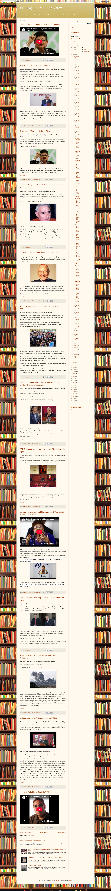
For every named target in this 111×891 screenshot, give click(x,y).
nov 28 (77, 70)
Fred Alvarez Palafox (78, 39)
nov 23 (77, 88)
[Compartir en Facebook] (51, 60)
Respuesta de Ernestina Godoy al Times (35, 131)
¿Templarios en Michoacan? (34, 865)
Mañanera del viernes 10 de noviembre (35, 65)
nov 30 (77, 63)
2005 (74, 400)
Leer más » (22, 121)
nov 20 (77, 99)
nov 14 (77, 120)
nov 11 (77, 131)
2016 (74, 376)
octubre (76, 334)
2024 (74, 52)
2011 (74, 387)
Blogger (70, 880)
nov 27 (77, 74)
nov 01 (77, 330)
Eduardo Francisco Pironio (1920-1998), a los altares (40, 252)
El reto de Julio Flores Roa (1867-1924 (35, 792)
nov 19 (77, 102)
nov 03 (77, 323)
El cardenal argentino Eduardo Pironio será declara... (77, 177)
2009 (74, 391)
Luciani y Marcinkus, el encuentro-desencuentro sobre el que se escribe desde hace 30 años (47, 849)
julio (75, 345)
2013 (74, 383)
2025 (74, 49)
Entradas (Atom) (30, 835)
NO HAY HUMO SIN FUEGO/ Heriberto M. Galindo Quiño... (77, 272)
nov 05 (77, 316)
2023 (74, 54)
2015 (74, 378)
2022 (74, 363)
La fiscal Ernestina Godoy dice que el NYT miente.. (40, 24)
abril (75, 352)
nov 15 (77, 117)
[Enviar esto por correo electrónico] (46, 60)
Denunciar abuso (75, 32)
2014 (74, 380)
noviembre (76, 59)
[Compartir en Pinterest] (52, 60)
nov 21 (77, 95)
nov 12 (77, 127)
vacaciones (86, 51)
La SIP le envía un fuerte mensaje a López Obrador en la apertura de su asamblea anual (42, 383)
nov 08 (77, 305)
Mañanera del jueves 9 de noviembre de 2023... (38, 718)
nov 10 (77, 135)
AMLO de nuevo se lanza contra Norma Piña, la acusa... (77, 231)
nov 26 (77, 77)
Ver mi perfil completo (76, 41)
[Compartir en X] (49, 60)
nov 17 (77, 109)
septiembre (76, 338)
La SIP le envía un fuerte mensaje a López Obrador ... (77, 217)
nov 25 (77, 81)
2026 (74, 47)
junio (75, 347)
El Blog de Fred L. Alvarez (41, 7)
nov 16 (77, 113)
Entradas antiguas (62, 832)
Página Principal (44, 832)
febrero (75, 356)
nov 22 (77, 91)
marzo (75, 354)
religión (85, 49)
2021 (74, 365)
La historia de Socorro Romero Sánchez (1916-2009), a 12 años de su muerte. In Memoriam (46, 858)
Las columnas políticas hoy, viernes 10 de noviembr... (77, 258)
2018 (74, 371)
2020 (74, 367)
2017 (74, 374)
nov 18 (77, 106)
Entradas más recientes (25, 832)
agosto (75, 341)
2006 (74, 398)
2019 (74, 369)
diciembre (76, 56)
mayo (75, 350)
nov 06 (77, 312)
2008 (74, 394)
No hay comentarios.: (36, 60)
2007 (74, 396)
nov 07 (77, 309)
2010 (74, 389)
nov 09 (77, 301)
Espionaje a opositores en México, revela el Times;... (77, 245)
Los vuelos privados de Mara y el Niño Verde (32, 840)
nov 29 (77, 66)
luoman (57, 880)
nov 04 (77, 319)
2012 (74, 385)
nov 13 (77, 124)
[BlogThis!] (48, 60)
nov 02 (77, 326)
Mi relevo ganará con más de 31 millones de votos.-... (77, 204)
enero (75, 360)
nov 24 (77, 84)
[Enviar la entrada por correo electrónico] (43, 60)
